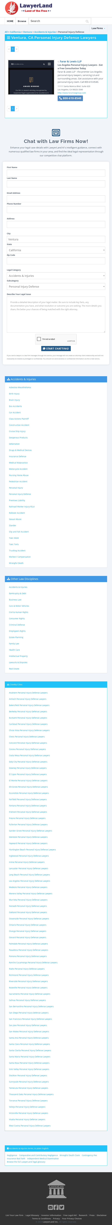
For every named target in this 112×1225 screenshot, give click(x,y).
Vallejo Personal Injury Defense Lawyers (27, 1107)
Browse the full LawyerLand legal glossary (26, 1161)
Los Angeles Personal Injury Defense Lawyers (29, 881)
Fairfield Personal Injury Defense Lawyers (28, 799)
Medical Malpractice (18, 462)
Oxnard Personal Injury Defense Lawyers (27, 937)
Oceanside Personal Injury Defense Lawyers (29, 918)
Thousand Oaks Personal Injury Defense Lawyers (31, 1094)
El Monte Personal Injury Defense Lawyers (28, 780)
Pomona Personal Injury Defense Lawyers (28, 956)
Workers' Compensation (20, 556)
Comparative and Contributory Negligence (38, 1155)
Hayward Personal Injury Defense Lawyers (28, 843)
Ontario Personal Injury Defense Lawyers (27, 925)
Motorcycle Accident (18, 469)
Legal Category (14, 270)
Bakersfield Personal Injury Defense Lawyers (29, 705)
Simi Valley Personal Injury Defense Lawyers (29, 1069)
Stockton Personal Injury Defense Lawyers (28, 1075)
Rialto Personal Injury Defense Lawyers (27, 968)
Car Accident (15, 412)
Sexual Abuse (15, 519)
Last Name (12, 178)
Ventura (27, 31)
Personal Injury (16, 487)
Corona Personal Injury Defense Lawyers (27, 749)
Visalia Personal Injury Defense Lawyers (27, 1119)
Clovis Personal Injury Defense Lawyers (27, 736)
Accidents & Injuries (45, 31)
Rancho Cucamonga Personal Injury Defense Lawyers (33, 962)
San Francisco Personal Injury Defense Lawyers (30, 1019)
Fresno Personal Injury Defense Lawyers (27, 818)
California (15, 31)
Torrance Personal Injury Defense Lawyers (28, 1100)
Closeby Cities (16, 684)
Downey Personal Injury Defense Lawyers (28, 768)
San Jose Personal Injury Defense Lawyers (28, 1025)
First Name (12, 167)
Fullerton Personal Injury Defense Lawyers (28, 824)
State (9, 244)
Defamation (14, 444)
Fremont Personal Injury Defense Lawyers (28, 812)
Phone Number (14, 203)
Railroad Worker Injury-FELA (22, 506)
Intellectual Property (18, 656)
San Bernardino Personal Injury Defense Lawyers (31, 1006)
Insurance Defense (17, 456)
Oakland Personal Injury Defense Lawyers (28, 912)
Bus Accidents (15, 406)
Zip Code (11, 255)
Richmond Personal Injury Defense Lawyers (29, 975)
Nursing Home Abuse (19, 475)
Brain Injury (14, 400)
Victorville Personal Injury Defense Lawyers (28, 1113)
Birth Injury (14, 393)
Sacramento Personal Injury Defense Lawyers (29, 994)
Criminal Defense (17, 624)
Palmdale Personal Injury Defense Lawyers (28, 943)
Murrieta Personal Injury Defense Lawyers (28, 899)
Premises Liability (17, 500)
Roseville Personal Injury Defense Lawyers (28, 987)
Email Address (13, 193)
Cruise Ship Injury (17, 431)
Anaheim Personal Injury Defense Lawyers (28, 692)
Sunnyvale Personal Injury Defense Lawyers (29, 1081)
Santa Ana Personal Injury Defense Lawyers (29, 1037)
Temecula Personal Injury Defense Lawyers (28, 1088)
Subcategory (13, 280)
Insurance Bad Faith (16, 1158)
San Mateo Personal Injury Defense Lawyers (29, 1031)
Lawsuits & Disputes (18, 662)
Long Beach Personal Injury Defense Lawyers (29, 874)
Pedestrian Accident (18, 481)
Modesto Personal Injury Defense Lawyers (28, 887)
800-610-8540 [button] (71, 98)
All (6, 31)
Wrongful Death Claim (70, 1155)
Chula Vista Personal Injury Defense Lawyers (29, 730)
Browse (22, 21)
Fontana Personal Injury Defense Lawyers (28, 805)
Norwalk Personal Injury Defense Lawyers (28, 906)
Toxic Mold (14, 538)
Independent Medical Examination (43, 1158)
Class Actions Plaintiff (19, 418)
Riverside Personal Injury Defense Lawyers (28, 981)
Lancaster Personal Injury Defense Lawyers (28, 868)
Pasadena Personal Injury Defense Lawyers (28, 950)
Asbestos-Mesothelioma (20, 387)
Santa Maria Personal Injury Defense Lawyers (29, 1056)
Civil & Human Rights (18, 612)
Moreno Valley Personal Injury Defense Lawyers (30, 893)
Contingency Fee (89, 1155)
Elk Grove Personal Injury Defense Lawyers (28, 786)
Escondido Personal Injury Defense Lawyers (29, 793)
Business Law (15, 599)
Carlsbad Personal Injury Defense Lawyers (28, 724)
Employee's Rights (17, 631)
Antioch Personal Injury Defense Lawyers (27, 699)
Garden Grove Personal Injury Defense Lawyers (30, 830)
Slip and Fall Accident (19, 531)
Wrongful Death (16, 563)
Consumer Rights (17, 618)
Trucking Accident (17, 550)
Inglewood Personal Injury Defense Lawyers (29, 855)
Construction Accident (19, 425)
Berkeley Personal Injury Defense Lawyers (28, 711)
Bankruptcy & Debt (17, 593)
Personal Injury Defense (20, 494)
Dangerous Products (18, 437)
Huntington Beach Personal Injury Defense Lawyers (32, 849)
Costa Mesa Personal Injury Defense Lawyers (29, 755)
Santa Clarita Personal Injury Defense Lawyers (30, 1050)
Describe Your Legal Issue (19, 294)
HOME (10, 21)
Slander (12, 525)
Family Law (14, 643)
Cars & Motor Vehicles (19, 606)
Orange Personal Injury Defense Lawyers (27, 931)
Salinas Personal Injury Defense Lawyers (27, 1000)
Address (10, 218)
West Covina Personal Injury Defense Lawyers (30, 1125)
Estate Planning (16, 637)
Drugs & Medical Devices (20, 450)
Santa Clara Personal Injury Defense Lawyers (29, 1044)
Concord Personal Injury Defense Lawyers (28, 743)
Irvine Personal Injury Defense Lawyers (27, 862)
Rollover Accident (17, 513)
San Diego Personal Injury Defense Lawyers (28, 1012)
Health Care (14, 650)
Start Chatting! (57, 348)
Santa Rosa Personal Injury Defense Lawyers (29, 1063)
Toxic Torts (14, 544)
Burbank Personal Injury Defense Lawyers (28, 717)
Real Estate (14, 668)
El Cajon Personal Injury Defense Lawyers (28, 774)
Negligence (12, 1155)
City (9, 233)
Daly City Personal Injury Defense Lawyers (28, 761)
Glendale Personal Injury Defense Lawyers (28, 837)
